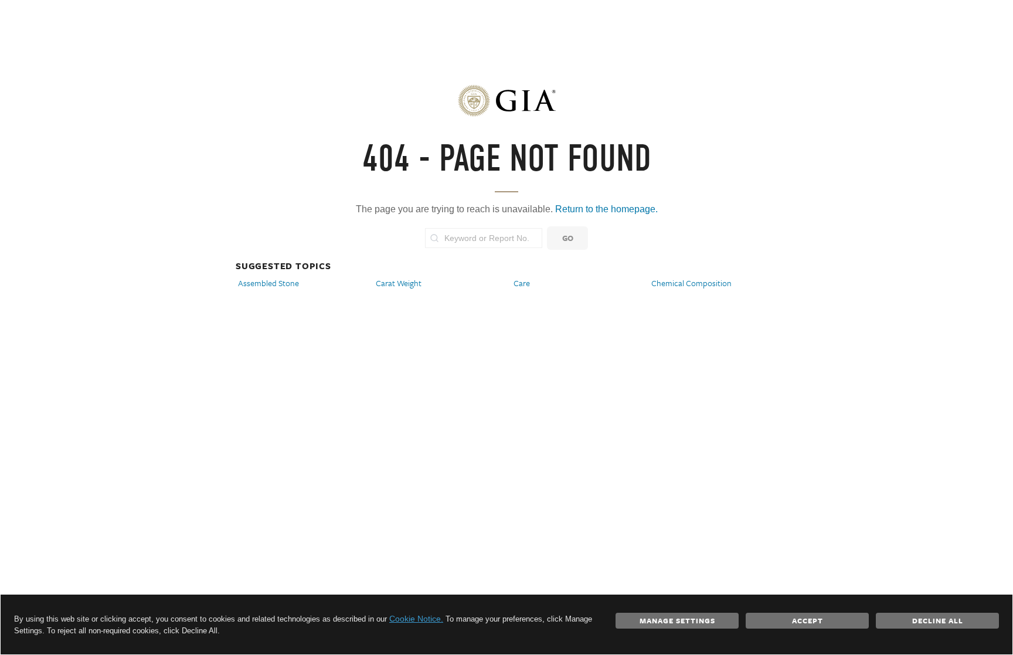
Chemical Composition (691, 283)
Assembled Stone (268, 283)
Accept (807, 620)
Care (522, 283)
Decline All (937, 620)
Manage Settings (677, 620)
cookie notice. (416, 618)
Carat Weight (398, 283)
